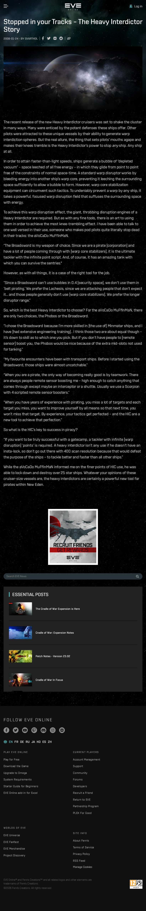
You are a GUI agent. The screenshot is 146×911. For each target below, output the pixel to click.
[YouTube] (25, 730)
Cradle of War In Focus (49, 680)
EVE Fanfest (11, 841)
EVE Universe (12, 835)
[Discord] (43, 730)
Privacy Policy (81, 853)
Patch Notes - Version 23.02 (53, 656)
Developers (80, 786)
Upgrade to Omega (15, 772)
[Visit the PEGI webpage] (136, 884)
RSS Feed (79, 860)
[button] (135, 6)
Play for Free (12, 759)
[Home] (73, 9)
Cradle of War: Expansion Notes (55, 632)
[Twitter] (16, 730)
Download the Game (16, 766)
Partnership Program (86, 806)
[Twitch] (34, 730)
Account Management (86, 759)
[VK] (62, 730)
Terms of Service (83, 847)
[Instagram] (53, 730)
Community (80, 772)
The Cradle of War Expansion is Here (58, 608)
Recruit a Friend (83, 792)
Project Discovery (14, 855)
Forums (78, 779)
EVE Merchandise (14, 848)
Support (78, 766)
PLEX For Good (82, 812)
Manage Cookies (82, 866)
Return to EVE (82, 799)
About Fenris (81, 840)
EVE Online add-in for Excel (21, 792)
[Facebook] (6, 730)
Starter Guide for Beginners (21, 786)
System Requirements (18, 779)
